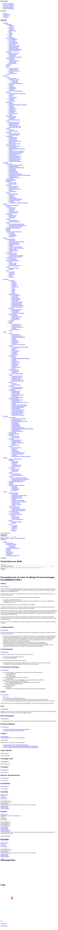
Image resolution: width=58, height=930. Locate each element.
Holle (10, 31)
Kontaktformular (4, 807)
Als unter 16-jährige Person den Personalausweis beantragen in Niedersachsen (20, 746)
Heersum (11, 29)
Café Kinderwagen (13, 212)
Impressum (5, 17)
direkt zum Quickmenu (8, 3)
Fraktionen (11, 99)
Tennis (10, 275)
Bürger (5, 75)
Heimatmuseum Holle (14, 47)
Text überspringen (5, 586)
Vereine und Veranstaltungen (12, 260)
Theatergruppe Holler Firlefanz (16, 255)
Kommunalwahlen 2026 (14, 122)
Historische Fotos (13, 73)
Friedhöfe (8, 229)
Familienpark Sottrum (14, 48)
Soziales (5, 204)
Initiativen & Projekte (11, 145)
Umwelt (11, 114)
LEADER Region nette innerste (16, 152)
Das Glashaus (12, 40)
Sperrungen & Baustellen (14, 200)
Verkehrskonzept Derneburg (15, 158)
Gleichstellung (12, 87)
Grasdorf (11, 26)
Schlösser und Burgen (14, 68)
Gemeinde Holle (12, 182)
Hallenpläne (11, 107)
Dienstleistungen (12, 117)
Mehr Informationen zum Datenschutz (9, 834)
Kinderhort (11, 210)
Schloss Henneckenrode (14, 45)
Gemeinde (5, 23)
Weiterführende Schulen (14, 221)
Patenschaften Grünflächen (15, 156)
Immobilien (8, 181)
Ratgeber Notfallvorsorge (14, 143)
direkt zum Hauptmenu (8, 6)
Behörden (11, 103)
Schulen (8, 219)
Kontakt (5, 13)
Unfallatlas (11, 201)
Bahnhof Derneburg (13, 194)
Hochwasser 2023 (13, 137)
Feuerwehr (8, 132)
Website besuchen (5, 806)
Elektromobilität (12, 197)
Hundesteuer (12, 109)
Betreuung (8, 206)
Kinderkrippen (12, 207)
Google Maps (4, 923)
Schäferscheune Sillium (14, 244)
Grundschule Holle (13, 220)
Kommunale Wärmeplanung (15, 173)
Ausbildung (11, 89)
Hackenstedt (12, 28)
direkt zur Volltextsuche (8, 4)
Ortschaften (8, 24)
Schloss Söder (12, 44)
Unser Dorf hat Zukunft (14, 157)
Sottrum (11, 36)
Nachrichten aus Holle (14, 79)
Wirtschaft (5, 162)
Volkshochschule (13, 249)
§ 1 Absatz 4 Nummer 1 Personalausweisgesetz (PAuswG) (16, 729)
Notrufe (8, 128)
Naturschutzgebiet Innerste (15, 153)
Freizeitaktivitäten (13, 259)
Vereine (10, 261)
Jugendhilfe (11, 232)
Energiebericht (12, 168)
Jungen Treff (12, 217)
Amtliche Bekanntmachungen (15, 83)
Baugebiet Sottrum (13, 187)
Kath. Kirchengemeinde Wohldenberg (17, 225)
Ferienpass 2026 (12, 215)
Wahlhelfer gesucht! (13, 124)
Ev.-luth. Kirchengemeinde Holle (16, 224)
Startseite (3, 538)
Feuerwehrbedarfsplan (14, 134)
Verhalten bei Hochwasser (15, 141)
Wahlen (8, 121)
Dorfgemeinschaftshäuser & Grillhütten (18, 104)
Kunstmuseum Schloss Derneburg (16, 241)
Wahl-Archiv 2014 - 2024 (15, 126)
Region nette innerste (11, 258)
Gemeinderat (12, 98)
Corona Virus (15, 80)
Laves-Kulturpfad (13, 39)
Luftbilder (11, 72)
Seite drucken (7, 836)
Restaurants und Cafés (14, 53)
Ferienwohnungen (13, 54)
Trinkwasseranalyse (13, 176)
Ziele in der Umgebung (14, 50)
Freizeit (5, 238)
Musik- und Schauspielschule (15, 256)
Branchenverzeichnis (13, 166)
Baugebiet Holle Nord (14, 186)
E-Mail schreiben (4, 803)
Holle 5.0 (11, 150)
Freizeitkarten (12, 59)
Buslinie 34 (11, 195)
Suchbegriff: (3, 564)
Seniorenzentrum (13, 235)
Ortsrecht (11, 85)
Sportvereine (12, 271)
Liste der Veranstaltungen (14, 265)
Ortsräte (11, 96)
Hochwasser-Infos (13, 140)
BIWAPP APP (12, 142)
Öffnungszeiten (6, 14)
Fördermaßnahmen (13, 171)
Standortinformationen (11, 180)
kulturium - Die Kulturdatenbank (16, 248)
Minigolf (11, 269)
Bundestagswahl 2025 (14, 123)
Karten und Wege (10, 58)
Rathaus (8, 77)
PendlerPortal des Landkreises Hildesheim (18, 202)
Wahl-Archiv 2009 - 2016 (15, 127)
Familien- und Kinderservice (12, 205)
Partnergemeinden (13, 155)
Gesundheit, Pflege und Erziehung (14, 231)
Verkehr (8, 192)
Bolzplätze (11, 276)
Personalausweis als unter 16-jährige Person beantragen (15, 744)
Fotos (7, 67)
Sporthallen (11, 273)
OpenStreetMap (12, 62)
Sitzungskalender (13, 97)
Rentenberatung (12, 111)
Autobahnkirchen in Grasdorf (15, 226)
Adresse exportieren (5, 808)
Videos (7, 74)
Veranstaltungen (12, 264)
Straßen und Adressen (14, 60)
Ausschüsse (11, 94)
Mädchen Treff (12, 216)
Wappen (8, 65)
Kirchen (8, 222)
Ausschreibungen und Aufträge (16, 165)
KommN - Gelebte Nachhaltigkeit (16, 151)
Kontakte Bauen (12, 191)
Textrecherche (12, 101)
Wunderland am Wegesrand (15, 161)
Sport (7, 270)
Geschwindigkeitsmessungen (15, 199)
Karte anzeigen (4, 798)
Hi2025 (10, 251)
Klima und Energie (13, 172)
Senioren (8, 230)
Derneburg (11, 25)
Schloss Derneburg (13, 42)
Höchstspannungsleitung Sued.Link (17, 148)
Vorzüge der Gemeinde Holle (15, 91)
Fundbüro (11, 106)
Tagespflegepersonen (13, 211)
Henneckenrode (12, 30)
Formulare (11, 84)
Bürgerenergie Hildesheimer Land (16, 167)
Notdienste (11, 129)
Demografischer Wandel (14, 146)
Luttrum (11, 33)
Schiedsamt (11, 112)
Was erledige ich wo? (11, 116)
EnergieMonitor (12, 170)
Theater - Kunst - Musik (11, 253)
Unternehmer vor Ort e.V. (15, 177)
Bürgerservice (9, 102)
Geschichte (8, 64)
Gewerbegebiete (10, 178)
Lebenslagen (12, 118)
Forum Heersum (12, 254)
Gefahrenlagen (9, 136)
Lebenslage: (3, 566)
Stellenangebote (12, 88)
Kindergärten (12, 209)
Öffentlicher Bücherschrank (15, 246)
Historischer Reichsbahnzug (15, 49)
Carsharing (11, 196)
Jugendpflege (9, 214)
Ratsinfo (8, 92)
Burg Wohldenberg (13, 43)
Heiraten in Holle (13, 108)
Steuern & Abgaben (13, 113)
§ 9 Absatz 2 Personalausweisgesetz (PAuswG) (13, 730)
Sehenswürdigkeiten (10, 38)
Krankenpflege (12, 234)
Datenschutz (6, 15)
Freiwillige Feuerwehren (14, 133)
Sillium (10, 34)
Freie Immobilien (13, 183)
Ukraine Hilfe (15, 82)
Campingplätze (12, 55)
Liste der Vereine (13, 263)
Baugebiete (8, 185)
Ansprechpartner (12, 78)
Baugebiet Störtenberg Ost (15, 189)
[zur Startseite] (4, 19)
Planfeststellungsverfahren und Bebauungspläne (19, 175)
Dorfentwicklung (13, 147)
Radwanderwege (13, 63)
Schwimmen (12, 274)
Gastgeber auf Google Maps (15, 57)
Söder (10, 35)
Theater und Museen (13, 250)
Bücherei (11, 245)
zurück (2, 836)
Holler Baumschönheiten (14, 70)
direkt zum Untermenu (8, 7)
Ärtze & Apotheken (13, 131)
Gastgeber (8, 52)
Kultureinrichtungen (10, 239)
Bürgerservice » (4, 814)
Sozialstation (12, 236)
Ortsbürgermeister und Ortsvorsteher (17, 93)
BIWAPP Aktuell (13, 138)
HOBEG (11, 190)
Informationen (9, 163)
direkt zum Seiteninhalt (8, 8)
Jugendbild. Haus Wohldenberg (13, 227)
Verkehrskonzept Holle (14, 160)
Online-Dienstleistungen (14, 119)
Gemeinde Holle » (5, 794)
